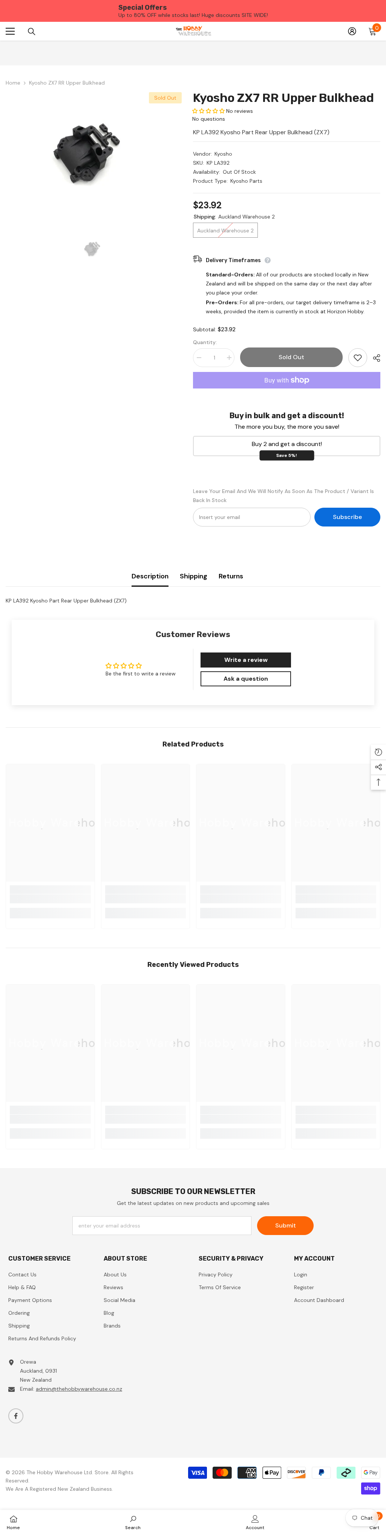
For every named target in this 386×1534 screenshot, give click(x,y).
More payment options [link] (286, 393)
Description (150, 576)
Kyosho (223, 153)
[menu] (10, 31)
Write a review (246, 660)
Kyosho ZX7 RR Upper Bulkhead (283, 97)
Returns (231, 576)
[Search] (31, 31)
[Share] (373, 358)
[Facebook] (15, 1415)
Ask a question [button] (246, 679)
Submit (285, 1225)
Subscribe (347, 517)
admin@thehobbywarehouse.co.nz (79, 1388)
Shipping (193, 576)
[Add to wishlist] (357, 357)
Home (13, 82)
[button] (208, 111)
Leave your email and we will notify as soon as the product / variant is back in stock (283, 496)
